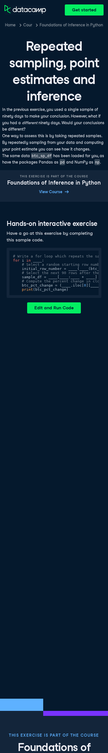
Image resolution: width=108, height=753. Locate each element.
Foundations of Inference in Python (71, 25)
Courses (27, 25)
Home (10, 25)
